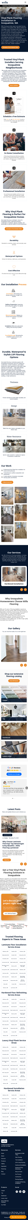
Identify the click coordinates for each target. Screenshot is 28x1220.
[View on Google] (4, 782)
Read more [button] (6, 793)
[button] (25, 2)
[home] (4, 2)
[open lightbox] (14, 648)
